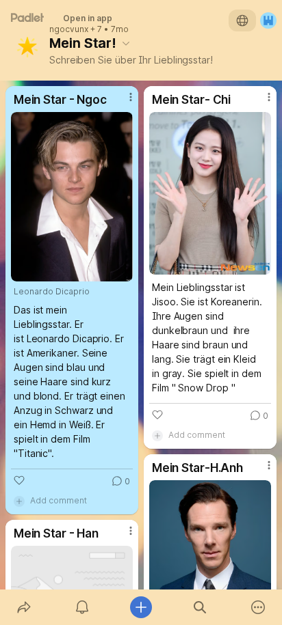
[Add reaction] (19, 480)
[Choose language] (242, 20)
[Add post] (141, 607)
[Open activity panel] (83, 607)
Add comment (58, 500)
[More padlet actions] (258, 607)
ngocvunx (68, 29)
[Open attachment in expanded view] (72, 196)
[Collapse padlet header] (126, 43)
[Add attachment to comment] (19, 500)
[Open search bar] (200, 607)
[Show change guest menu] (268, 20)
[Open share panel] (24, 607)
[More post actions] (121, 102)
